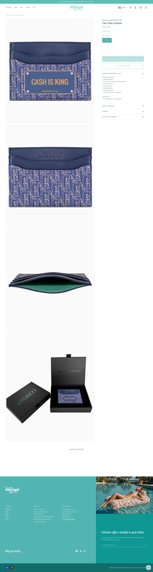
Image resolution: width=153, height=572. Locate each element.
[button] (9, 7)
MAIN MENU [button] (8, 506)
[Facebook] (77, 551)
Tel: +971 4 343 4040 (68, 519)
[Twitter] (81, 551)
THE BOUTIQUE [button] (66, 506)
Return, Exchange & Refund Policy (44, 517)
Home (7, 15)
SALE (7, 519)
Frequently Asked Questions (42, 519)
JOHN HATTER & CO (112, 20)
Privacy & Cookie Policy (41, 512)
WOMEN (8, 509)
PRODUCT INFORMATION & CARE (111, 73)
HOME (7, 517)
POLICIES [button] (36, 506)
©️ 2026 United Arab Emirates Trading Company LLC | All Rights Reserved (128, 567)
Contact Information (40, 521)
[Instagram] (85, 551)
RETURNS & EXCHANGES (109, 117)
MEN (6, 512)
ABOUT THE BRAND (108, 106)
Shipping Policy (38, 514)
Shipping (105, 111)
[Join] (145, 545)
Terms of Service (39, 509)
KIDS (6, 514)
